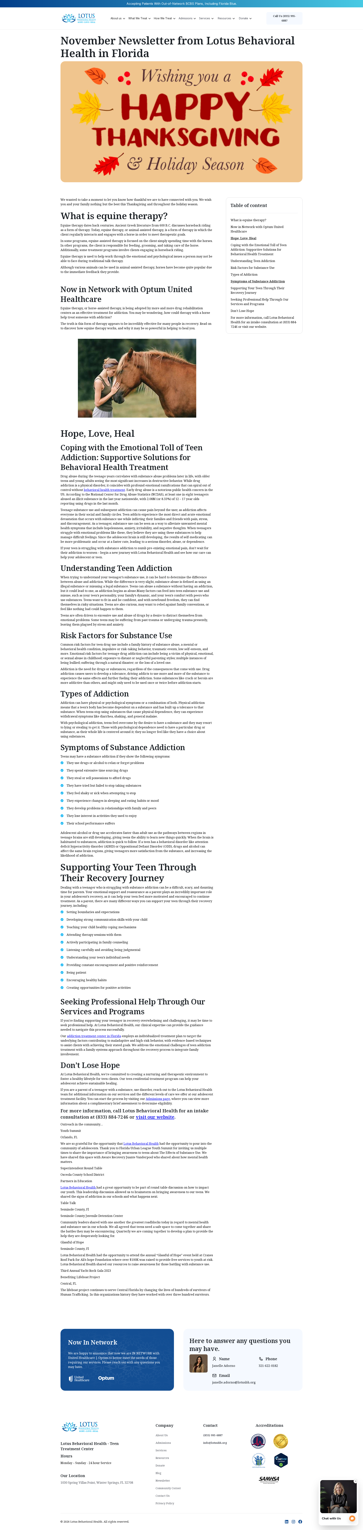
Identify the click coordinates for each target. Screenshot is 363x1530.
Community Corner (168, 1488)
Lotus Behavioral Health (141, 1143)
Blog (158, 1473)
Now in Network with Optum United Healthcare (257, 229)
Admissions (163, 1443)
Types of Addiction (244, 274)
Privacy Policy (165, 1503)
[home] (79, 18)
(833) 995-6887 (213, 1435)
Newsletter (163, 1480)
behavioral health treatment (104, 490)
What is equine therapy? (248, 220)
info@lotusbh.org (215, 1443)
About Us (162, 1435)
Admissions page (158, 1099)
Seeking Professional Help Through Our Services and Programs (260, 301)
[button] (118, 18)
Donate (160, 1465)
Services (161, 1450)
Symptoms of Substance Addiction (258, 281)
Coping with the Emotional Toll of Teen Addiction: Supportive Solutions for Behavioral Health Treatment (259, 249)
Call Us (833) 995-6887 (284, 18)
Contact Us (163, 1495)
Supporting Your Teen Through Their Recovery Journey (258, 290)
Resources (162, 1458)
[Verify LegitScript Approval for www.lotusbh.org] (281, 1460)
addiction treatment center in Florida (94, 1036)
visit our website (155, 1117)
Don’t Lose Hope (242, 311)
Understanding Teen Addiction (253, 261)
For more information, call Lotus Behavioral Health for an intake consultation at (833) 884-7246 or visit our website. (264, 322)
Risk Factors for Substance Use (253, 268)
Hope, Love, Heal (243, 238)
